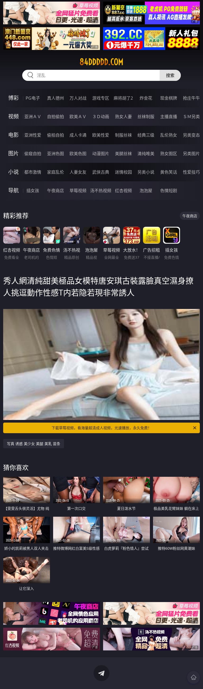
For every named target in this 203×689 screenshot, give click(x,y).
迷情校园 (123, 172)
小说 (13, 171)
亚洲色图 (55, 153)
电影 (13, 134)
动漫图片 (100, 153)
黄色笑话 (168, 172)
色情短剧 (168, 190)
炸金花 (146, 98)
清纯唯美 (145, 153)
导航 (13, 190)
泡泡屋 (146, 190)
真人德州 (55, 98)
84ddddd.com (101, 62)
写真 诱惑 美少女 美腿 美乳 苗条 (33, 443)
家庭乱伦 (55, 172)
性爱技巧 (191, 172)
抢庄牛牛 (191, 98)
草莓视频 (78, 190)
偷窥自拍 (32, 153)
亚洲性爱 (32, 135)
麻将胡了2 (123, 98)
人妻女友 (78, 172)
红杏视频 (123, 190)
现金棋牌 (168, 98)
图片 (13, 153)
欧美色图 (78, 153)
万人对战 (78, 98)
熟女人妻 (123, 116)
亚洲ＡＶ (32, 116)
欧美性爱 (100, 135)
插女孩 (32, 190)
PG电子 (33, 98)
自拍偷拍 (55, 116)
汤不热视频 (100, 190)
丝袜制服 (145, 116)
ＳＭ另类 (191, 116)
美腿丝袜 (123, 153)
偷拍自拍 (55, 135)
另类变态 (191, 135)
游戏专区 (100, 98)
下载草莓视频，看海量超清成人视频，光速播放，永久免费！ (101, 427)
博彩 (13, 97)
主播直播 (168, 116)
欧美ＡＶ (78, 116)
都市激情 (32, 172)
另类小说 (145, 172)
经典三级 (145, 135)
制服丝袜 (123, 135)
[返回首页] (193, 677)
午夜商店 (55, 190)
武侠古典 (100, 172)
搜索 (170, 75)
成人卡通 (78, 135)
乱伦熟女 (168, 135)
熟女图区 (168, 153)
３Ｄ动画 (100, 116)
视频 (13, 116)
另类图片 (191, 153)
